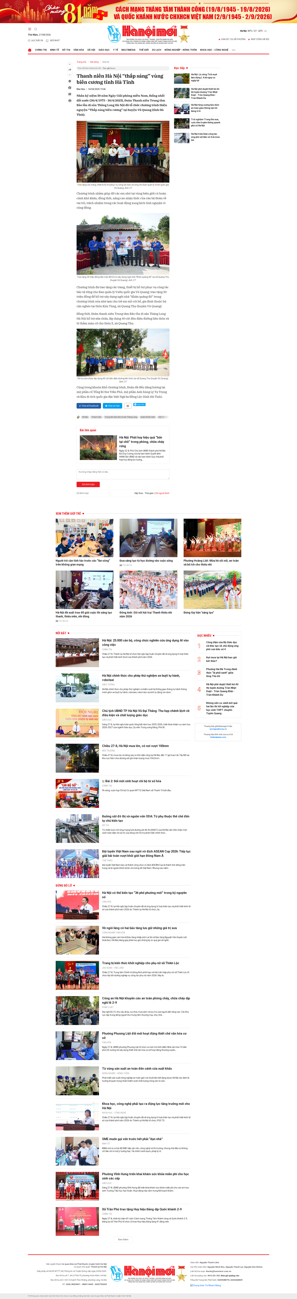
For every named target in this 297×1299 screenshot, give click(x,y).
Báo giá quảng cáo (230, 1275)
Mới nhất (55, 40)
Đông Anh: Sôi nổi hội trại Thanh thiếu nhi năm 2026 (146, 614)
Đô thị (66, 50)
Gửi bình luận (88, 484)
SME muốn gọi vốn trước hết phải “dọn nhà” (132, 1139)
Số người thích (162, 493)
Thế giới (144, 50)
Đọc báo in (37, 40)
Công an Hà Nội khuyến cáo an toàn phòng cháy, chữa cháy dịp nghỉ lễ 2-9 (146, 1000)
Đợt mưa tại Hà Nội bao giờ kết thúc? (221, 659)
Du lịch (156, 50)
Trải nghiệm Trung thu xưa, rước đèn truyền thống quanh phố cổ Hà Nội (205, 122)
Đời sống (94, 62)
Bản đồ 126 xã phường (233, 39)
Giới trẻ (105, 62)
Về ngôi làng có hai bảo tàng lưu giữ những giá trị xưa (139, 928)
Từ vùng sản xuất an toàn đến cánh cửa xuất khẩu (137, 1068)
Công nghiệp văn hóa (113, 932)
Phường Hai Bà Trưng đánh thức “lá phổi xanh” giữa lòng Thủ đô (221, 673)
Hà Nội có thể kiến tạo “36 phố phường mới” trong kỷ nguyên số (144, 895)
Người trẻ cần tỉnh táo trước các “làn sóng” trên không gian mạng (83, 562)
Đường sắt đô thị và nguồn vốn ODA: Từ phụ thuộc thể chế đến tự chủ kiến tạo (145, 818)
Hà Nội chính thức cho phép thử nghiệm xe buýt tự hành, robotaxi (141, 678)
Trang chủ (81, 62)
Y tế (115, 50)
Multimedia (128, 50)
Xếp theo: (139, 493)
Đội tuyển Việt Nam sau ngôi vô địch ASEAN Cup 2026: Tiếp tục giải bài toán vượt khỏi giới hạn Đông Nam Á (146, 854)
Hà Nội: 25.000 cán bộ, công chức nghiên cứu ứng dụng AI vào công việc (145, 643)
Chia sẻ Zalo (114, 406)
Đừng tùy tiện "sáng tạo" (199, 612)
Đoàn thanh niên (148, 417)
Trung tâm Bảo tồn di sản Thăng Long (121, 417)
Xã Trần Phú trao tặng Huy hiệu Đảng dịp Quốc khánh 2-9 (142, 1209)
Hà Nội (85, 417)
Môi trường (108, 750)
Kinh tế (54, 50)
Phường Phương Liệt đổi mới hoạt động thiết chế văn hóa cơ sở (144, 1036)
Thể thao (107, 860)
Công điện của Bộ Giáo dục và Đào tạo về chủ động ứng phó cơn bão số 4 (222, 646)
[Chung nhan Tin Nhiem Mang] (205, 1285)
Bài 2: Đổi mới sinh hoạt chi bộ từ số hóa (133, 781)
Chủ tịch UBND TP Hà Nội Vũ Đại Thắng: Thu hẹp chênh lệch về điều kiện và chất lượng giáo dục (145, 713)
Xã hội (91, 50)
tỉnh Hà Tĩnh (164, 417)
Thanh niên (96, 417)
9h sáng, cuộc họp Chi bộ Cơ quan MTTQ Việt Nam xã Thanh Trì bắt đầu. (136, 790)
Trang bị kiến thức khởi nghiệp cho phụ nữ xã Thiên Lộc (140, 963)
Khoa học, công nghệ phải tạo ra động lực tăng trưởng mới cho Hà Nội (146, 1106)
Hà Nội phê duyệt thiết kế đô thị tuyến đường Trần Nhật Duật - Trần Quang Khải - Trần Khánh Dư (205, 93)
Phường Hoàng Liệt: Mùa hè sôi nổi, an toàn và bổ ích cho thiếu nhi (211, 562)
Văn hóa (78, 50)
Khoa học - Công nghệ (214, 50)
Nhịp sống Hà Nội (260, 39)
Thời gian (149, 493)
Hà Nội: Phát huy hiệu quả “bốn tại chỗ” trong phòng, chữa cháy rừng (141, 442)
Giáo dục (104, 50)
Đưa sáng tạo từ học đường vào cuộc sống (146, 560)
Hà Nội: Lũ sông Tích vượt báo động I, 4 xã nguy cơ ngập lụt (204, 77)
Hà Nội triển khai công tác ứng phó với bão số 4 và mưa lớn (205, 137)
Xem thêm (123, 1239)
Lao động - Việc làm (113, 968)
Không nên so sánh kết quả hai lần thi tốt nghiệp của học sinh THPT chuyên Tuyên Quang (221, 708)
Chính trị (41, 50)
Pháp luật (108, 1007)
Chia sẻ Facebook (90, 406)
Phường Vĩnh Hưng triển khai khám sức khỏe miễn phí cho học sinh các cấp (145, 1176)
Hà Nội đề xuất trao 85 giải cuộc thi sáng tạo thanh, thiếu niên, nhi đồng (84, 614)
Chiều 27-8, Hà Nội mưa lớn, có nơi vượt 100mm (135, 746)
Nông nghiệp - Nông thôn (181, 50)
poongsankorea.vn (218, 729)
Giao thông (108, 684)
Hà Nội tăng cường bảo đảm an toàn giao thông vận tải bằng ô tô (205, 108)
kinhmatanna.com (218, 737)
